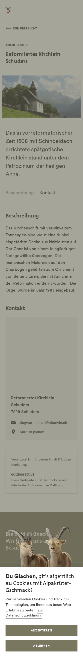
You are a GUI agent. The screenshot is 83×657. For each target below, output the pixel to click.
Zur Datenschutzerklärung (24, 612)
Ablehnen (41, 645)
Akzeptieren (41, 630)
